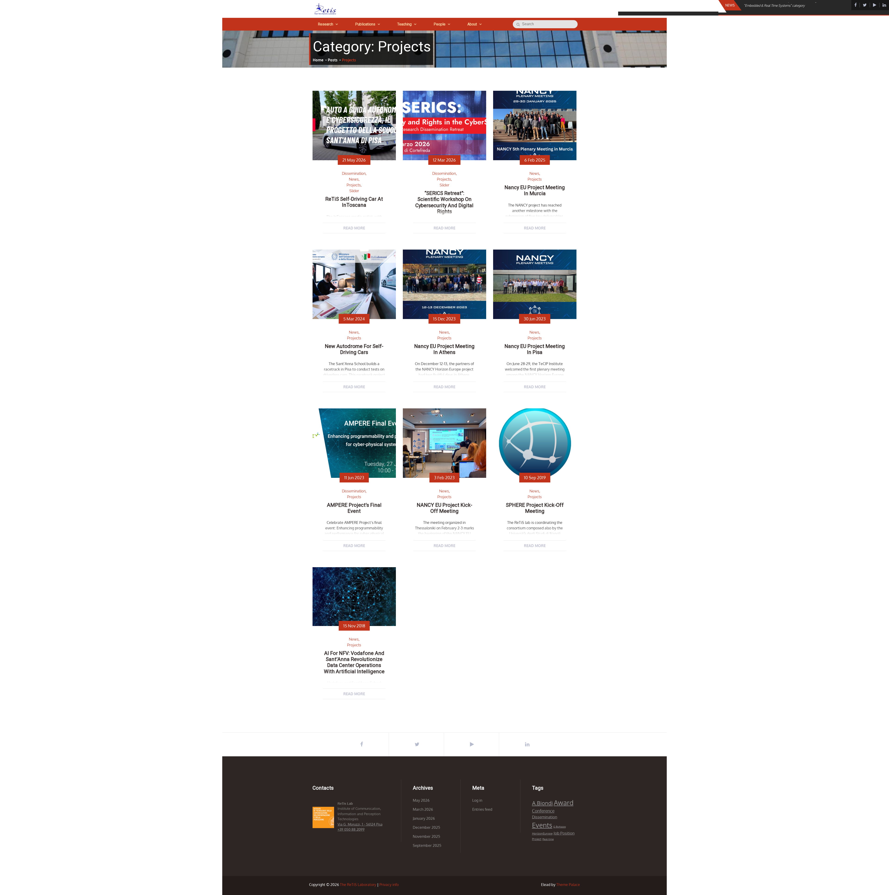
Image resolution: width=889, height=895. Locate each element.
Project (537, 839)
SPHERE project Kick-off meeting (535, 508)
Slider (354, 191)
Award (563, 802)
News (354, 179)
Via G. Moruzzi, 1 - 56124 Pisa (360, 824)
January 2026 (424, 818)
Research (325, 24)
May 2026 (421, 800)
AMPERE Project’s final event (354, 508)
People (439, 24)
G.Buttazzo (559, 826)
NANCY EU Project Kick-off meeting (444, 508)
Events (542, 825)
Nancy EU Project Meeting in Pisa (534, 349)
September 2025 (427, 845)
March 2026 (423, 809)
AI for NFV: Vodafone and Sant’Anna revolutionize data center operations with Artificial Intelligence (354, 662)
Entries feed (482, 809)
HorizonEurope (542, 833)
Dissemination (354, 173)
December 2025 (426, 827)
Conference (543, 811)
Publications (365, 24)
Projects (354, 185)
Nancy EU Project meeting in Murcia (534, 190)
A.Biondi (542, 803)
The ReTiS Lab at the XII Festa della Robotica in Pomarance (785, 10)
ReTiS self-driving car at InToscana (354, 202)
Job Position (564, 833)
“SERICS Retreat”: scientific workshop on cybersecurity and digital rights (444, 202)
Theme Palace (568, 884)
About (472, 24)
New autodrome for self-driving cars (354, 349)
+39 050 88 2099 (351, 829)
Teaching (404, 24)
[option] (786, 10)
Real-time (548, 839)
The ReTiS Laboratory (358, 884)
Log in (477, 800)
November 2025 (426, 836)
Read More (354, 228)
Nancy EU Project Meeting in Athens (444, 349)
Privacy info (389, 884)
